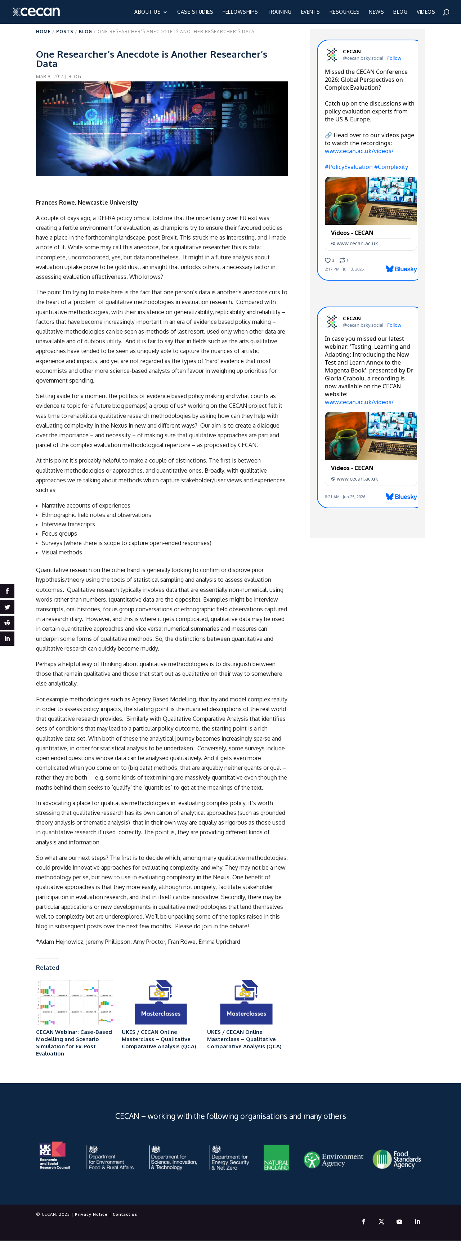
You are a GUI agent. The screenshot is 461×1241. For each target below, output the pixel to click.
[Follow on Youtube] (399, 1221)
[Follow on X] (381, 1221)
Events (310, 12)
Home (43, 31)
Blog (400, 12)
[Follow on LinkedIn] (417, 1221)
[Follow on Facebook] (363, 1221)
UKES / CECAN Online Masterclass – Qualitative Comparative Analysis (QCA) (159, 1039)
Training (280, 12)
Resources (345, 12)
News (376, 12)
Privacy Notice (91, 1214)
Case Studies (195, 12)
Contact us (125, 1214)
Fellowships (240, 12)
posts (64, 31)
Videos (426, 12)
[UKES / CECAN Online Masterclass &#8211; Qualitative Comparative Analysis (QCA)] (161, 1002)
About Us (147, 12)
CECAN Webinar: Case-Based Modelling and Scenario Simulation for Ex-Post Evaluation (74, 1042)
